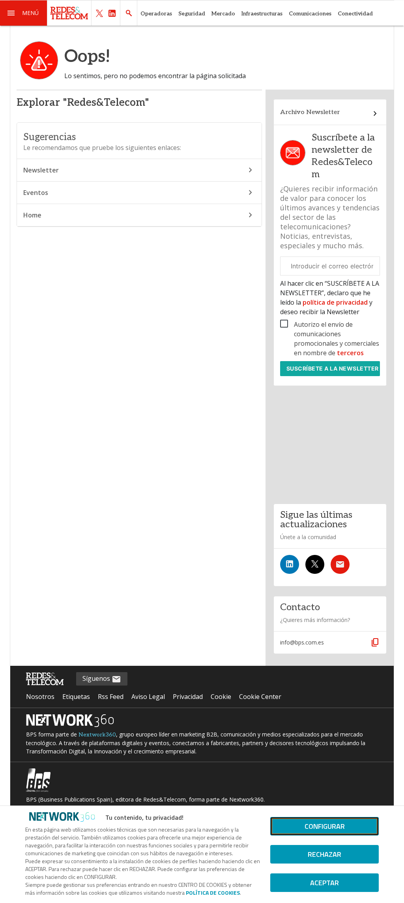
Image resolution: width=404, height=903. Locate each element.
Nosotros (40, 696)
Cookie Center (260, 696)
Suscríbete (332, 368)
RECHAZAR (324, 854)
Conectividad (355, 13)
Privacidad (188, 696)
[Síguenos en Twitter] (314, 564)
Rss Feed (110, 696)
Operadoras (156, 13)
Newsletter (41, 170)
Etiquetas (76, 696)
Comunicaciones (310, 13)
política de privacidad (335, 302)
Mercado (223, 13)
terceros (350, 352)
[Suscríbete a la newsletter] (340, 564)
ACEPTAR (324, 882)
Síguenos (97, 678)
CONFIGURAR (325, 826)
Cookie (221, 696)
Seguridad (191, 13)
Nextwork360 (97, 734)
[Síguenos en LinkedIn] (289, 564)
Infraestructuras (261, 13)
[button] (23, 13)
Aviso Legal (148, 696)
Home (32, 215)
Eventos (35, 192)
